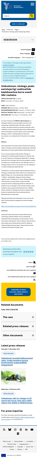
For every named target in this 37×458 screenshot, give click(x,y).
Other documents (13, 335)
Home (3, 29)
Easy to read (29, 447)
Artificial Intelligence (8, 447)
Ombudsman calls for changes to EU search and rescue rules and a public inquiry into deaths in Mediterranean (16, 400)
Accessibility (30, 441)
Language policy (24, 444)
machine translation (8, 65)
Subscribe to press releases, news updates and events (18, 292)
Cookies (12, 449)
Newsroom (10, 39)
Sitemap (19, 449)
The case (8, 317)
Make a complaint (18, 24)
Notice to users (7, 441)
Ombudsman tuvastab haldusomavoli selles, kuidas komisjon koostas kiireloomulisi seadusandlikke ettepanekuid (17, 361)
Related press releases (16, 326)
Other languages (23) (28, 57)
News (16, 29)
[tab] (18, 317)
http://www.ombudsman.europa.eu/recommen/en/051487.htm (18, 206)
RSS (26, 449)
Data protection (18, 441)
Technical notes (11, 444)
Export (31, 262)
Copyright (20, 447)
